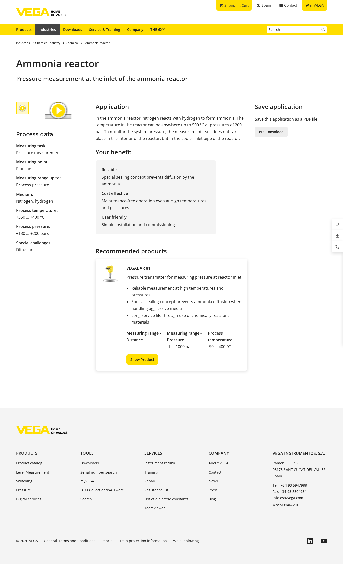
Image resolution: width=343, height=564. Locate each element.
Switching (24, 481)
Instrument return (159, 463)
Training (151, 472)
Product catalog (29, 463)
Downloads (72, 29)
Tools (87, 453)
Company (135, 29)
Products (24, 29)
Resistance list (156, 490)
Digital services (28, 499)
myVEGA (87, 481)
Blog (212, 499)
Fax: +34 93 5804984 (289, 491)
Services (153, 453)
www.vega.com (285, 504)
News (213, 481)
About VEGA (218, 463)
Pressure (23, 490)
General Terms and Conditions (69, 540)
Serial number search (98, 472)
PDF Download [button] (271, 131)
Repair (149, 481)
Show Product (142, 359)
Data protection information (143, 540)
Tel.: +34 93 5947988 (290, 485)
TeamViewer (154, 508)
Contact (215, 472)
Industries (47, 29)
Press (213, 490)
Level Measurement (32, 472)
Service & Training (104, 29)
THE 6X (157, 29)
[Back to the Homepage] (42, 430)
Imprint (107, 540)
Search (86, 499)
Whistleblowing (186, 540)
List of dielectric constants (166, 499)
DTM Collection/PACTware (102, 490)
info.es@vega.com (288, 497)
